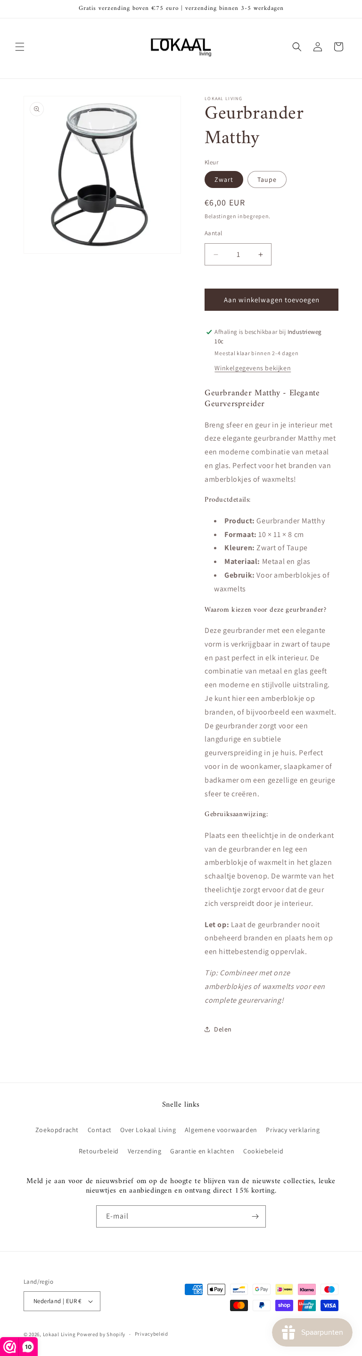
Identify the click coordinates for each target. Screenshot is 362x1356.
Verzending (145, 1151)
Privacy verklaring (293, 1130)
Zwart (223, 179)
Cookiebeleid (263, 1151)
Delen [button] (223, 1029)
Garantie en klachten (202, 1151)
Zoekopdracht (57, 1130)
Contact (100, 1130)
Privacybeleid (151, 1333)
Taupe (267, 179)
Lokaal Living (59, 1334)
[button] (19, 46)
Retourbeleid (99, 1151)
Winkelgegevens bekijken (252, 368)
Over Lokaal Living (148, 1130)
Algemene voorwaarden (221, 1130)
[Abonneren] (255, 1216)
